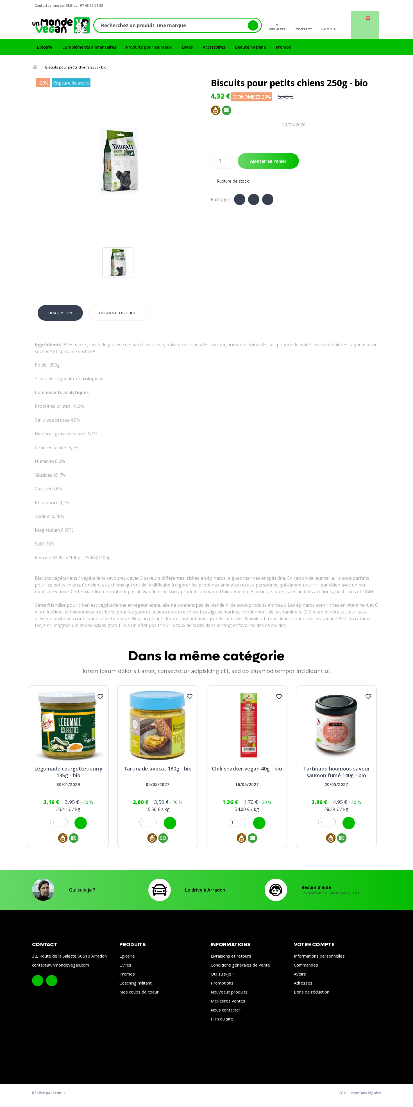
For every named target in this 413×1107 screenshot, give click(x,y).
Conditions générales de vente (240, 965)
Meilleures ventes (228, 1001)
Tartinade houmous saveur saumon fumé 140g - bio (336, 772)
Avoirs (300, 974)
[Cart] (365, 25)
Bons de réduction (311, 992)
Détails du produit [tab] (118, 312)
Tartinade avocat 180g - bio (158, 768)
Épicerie (127, 956)
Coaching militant (135, 983)
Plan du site (222, 1019)
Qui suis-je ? (82, 890)
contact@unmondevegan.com (60, 965)
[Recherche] (253, 25)
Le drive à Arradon (205, 890)
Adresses (303, 983)
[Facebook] (239, 199)
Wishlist (277, 29)
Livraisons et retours (231, 956)
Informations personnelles (319, 956)
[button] (41, 161)
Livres (125, 965)
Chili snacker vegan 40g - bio (247, 768)
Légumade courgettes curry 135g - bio (68, 772)
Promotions (222, 983)
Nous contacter (225, 1010)
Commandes (306, 965)
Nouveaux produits (229, 992)
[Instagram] (51, 980)
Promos (127, 974)
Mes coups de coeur (139, 992)
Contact (303, 29)
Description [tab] (60, 312)
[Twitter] (253, 199)
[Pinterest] (267, 199)
